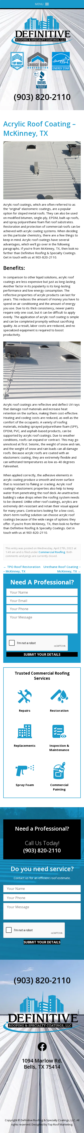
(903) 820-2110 (42, 96)
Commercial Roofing (52, 552)
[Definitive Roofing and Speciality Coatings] (42, 29)
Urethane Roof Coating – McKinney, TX (62, 569)
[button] (39, 4)
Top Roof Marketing (60, 1124)
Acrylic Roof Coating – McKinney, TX (39, 128)
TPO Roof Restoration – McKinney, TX (21, 569)
